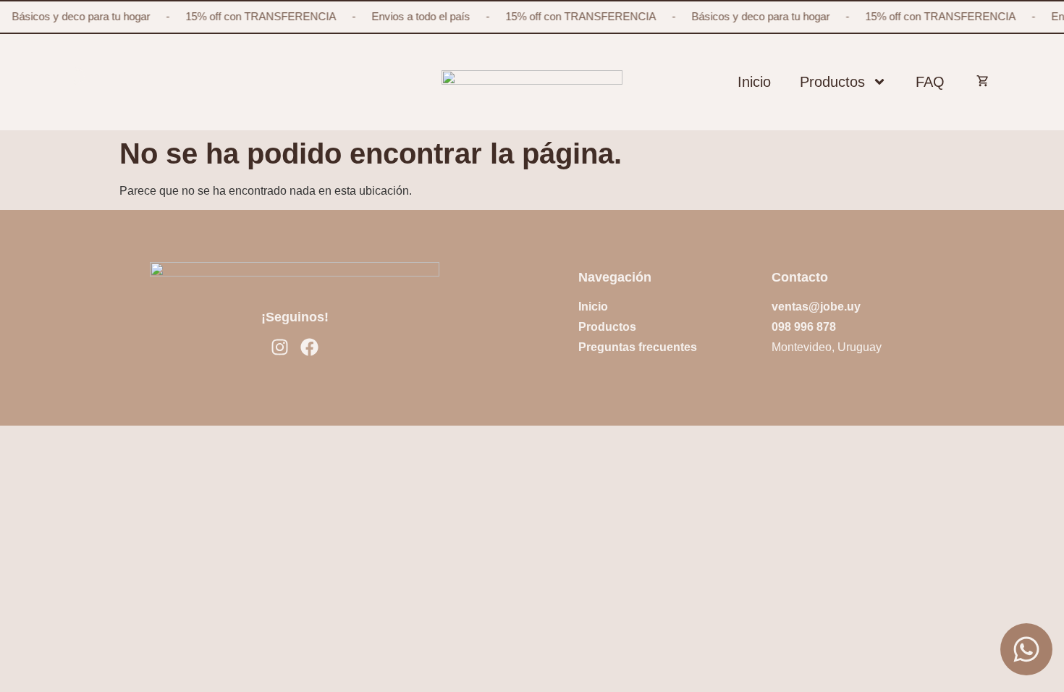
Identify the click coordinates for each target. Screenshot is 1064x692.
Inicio (754, 82)
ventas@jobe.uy (816, 306)
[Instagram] (280, 347)
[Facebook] (309, 347)
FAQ (930, 82)
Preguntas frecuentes (637, 347)
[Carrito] (977, 79)
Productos (832, 82)
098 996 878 (804, 327)
